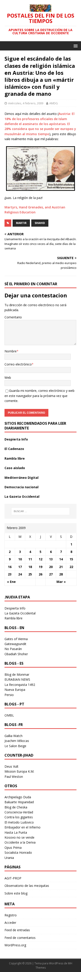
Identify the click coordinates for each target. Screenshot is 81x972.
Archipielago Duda (17, 797)
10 (20, 559)
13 (51, 559)
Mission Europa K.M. (19, 771)
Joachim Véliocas (16, 741)
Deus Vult (11, 766)
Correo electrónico (18, 364)
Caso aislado (14, 468)
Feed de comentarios (20, 937)
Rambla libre (14, 458)
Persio (9, 695)
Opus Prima (13, 847)
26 (40, 574)
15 (71, 559)
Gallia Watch (13, 736)
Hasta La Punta (15, 832)
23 (9, 574)
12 (40, 559)
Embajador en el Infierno (22, 827)
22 (71, 567)
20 (51, 567)
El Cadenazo (14, 449)
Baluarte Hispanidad (19, 802)
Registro (10, 915)
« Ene (11, 582)
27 (51, 574)
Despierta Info (16, 439)
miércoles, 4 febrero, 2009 (25, 103)
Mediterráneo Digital (21, 477)
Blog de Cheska (15, 807)
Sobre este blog (15, 893)
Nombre (10, 351)
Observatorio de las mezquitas (26, 885)
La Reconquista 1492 (19, 684)
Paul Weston (13, 776)
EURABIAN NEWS (17, 679)
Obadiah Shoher (16, 654)
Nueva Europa (14, 689)
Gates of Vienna (16, 639)
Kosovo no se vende (19, 837)
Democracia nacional (21, 487)
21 (61, 567)
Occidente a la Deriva (20, 842)
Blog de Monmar (16, 674)
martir (21, 223)
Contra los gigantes (18, 817)
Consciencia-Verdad (18, 812)
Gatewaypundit (15, 644)
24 (20, 574)
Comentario (13, 317)
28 (61, 574)
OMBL (9, 715)
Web (7, 377)
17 (20, 567)
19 (40, 567)
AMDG (53, 103)
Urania (9, 858)
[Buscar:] (40, 511)
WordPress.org (15, 945)
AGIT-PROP (12, 878)
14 (61, 559)
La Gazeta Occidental (21, 496)
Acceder (10, 922)
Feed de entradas (17, 930)
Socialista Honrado (18, 852)
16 (9, 567)
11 (30, 559)
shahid (40, 223)
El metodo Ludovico (19, 822)
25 (30, 574)
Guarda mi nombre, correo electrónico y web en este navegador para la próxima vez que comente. (39, 395)
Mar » (61, 582)
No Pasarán (13, 649)
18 (30, 567)
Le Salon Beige (15, 746)
